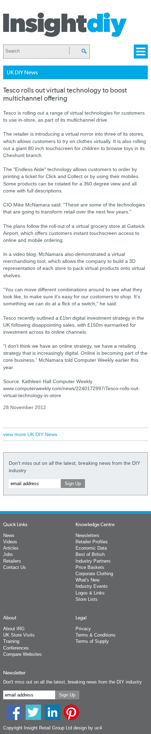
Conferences (16, 648)
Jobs (8, 554)
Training (11, 641)
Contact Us (14, 567)
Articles (11, 548)
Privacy (83, 628)
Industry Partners (93, 561)
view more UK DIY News (30, 434)
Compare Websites (22, 654)
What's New (87, 580)
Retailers (12, 561)
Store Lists (87, 599)
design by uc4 (87, 727)
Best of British (90, 554)
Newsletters (87, 535)
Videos (10, 541)
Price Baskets (90, 567)
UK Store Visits (19, 635)
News (8, 535)
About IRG (14, 628)
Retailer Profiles (92, 541)
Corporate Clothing (94, 573)
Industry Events (92, 586)
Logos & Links (90, 593)
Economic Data (91, 548)
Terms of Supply (92, 641)
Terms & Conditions (96, 635)
